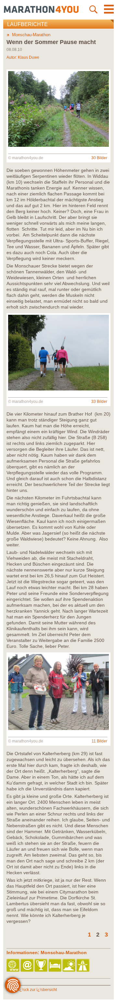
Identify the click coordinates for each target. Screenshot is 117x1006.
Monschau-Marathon (31, 34)
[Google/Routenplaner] (83, 966)
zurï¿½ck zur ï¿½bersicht (34, 989)
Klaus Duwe (28, 57)
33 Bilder (99, 401)
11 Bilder (99, 741)
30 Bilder (99, 158)
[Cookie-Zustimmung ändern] (12, 985)
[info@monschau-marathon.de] (27, 966)
